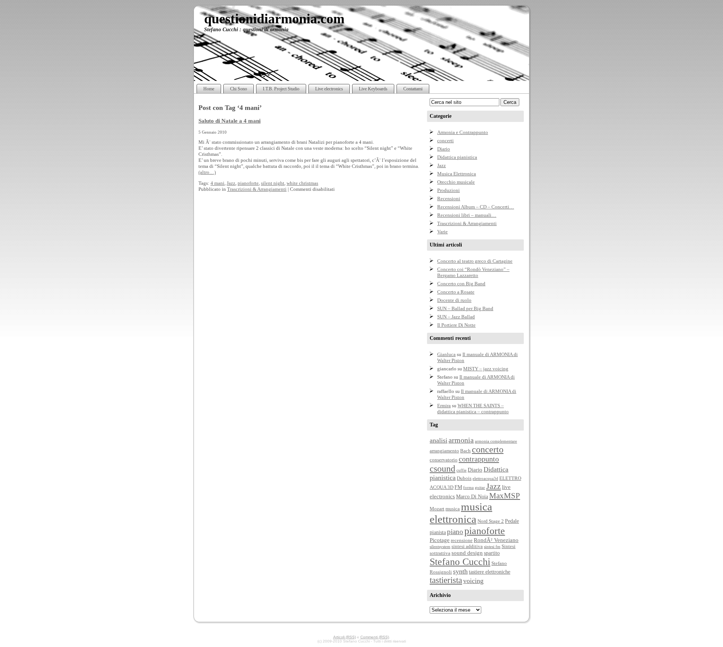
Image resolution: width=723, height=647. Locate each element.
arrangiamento (444, 451)
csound (442, 468)
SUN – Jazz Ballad (456, 317)
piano (455, 532)
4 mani (217, 183)
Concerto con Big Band (461, 283)
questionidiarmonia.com (274, 18)
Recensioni (448, 198)
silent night (272, 183)
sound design (467, 553)
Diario (443, 149)
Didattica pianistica (457, 157)
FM (458, 487)
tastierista (446, 580)
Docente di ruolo (454, 300)
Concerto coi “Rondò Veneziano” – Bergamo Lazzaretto (473, 272)
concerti (445, 140)
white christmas (302, 183)
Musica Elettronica (456, 174)
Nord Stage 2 (490, 521)
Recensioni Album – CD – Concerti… (475, 207)
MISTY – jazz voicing (485, 368)
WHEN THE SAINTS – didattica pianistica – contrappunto (473, 408)
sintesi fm (492, 547)
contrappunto (479, 459)
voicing (473, 581)
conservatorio (444, 460)
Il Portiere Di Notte (456, 325)
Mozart (437, 509)
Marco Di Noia (472, 496)
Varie (442, 231)
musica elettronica (461, 513)
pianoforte (248, 183)
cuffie (461, 470)
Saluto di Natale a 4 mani (229, 120)
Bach (465, 451)
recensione (462, 540)
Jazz (231, 183)
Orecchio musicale (456, 182)
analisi (438, 440)
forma (468, 488)
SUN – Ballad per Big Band (465, 308)
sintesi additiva (467, 546)
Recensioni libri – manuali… (466, 215)
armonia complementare (496, 441)
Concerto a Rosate (455, 292)
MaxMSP (504, 495)
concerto (487, 449)
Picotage (440, 540)
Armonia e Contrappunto (462, 132)
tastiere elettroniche (489, 572)
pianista (438, 532)
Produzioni (448, 190)
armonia (461, 440)
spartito (492, 553)
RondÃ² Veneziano (496, 540)
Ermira (444, 405)
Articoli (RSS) (344, 637)
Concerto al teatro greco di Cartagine (475, 261)
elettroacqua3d (485, 478)
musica (452, 509)
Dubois (464, 478)
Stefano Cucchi (460, 561)
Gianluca (446, 354)
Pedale (512, 521)
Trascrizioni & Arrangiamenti (257, 189)
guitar (480, 488)
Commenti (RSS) (374, 637)
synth (460, 571)
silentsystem (440, 547)
